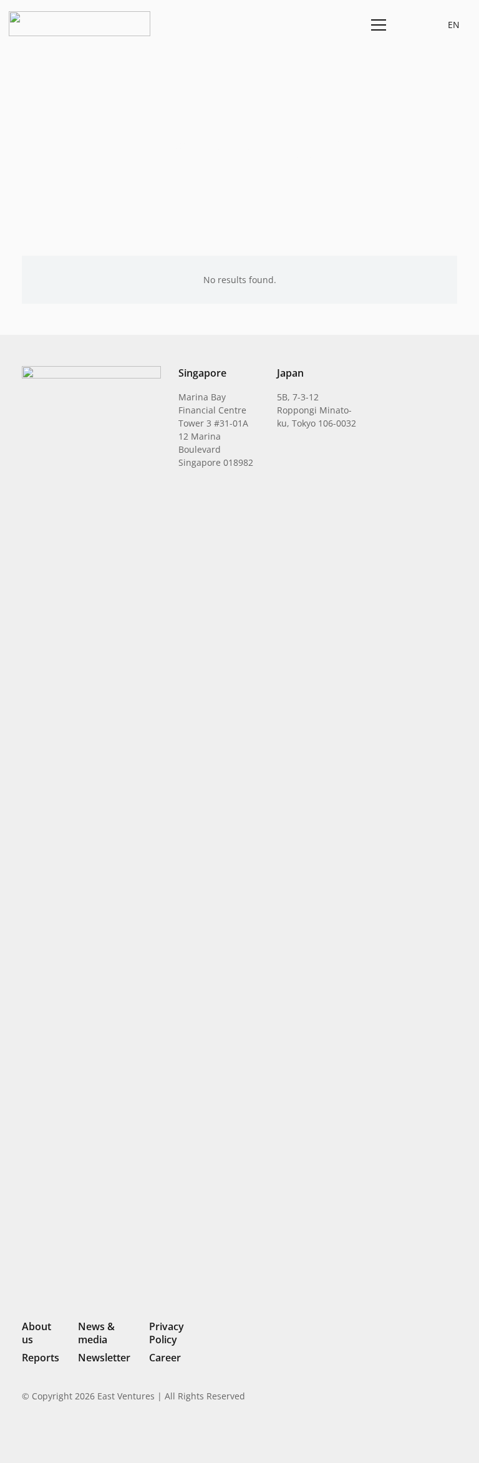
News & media (96, 1333)
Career (165, 1357)
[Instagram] (388, 1435)
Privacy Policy (166, 1333)
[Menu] (376, 25)
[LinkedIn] (368, 1435)
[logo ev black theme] (79, 23)
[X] (410, 1436)
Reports (40, 1357)
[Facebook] (432, 1435)
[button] (408, 24)
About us (36, 1333)
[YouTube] (452, 1435)
